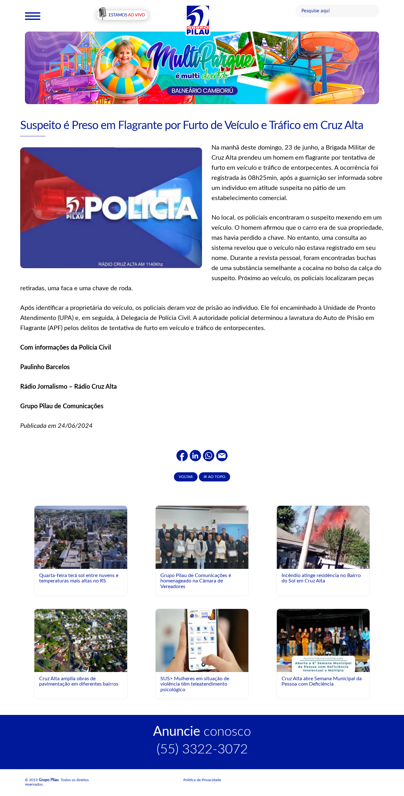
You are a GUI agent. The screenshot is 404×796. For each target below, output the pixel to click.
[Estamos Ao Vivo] (122, 15)
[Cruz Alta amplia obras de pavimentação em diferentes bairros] (80, 640)
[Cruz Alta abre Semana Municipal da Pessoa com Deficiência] (323, 666)
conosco (202, 731)
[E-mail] (222, 455)
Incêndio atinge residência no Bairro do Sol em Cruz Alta (321, 578)
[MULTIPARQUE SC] (202, 67)
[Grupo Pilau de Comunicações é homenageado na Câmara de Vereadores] (202, 540)
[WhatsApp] (208, 455)
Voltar (186, 477)
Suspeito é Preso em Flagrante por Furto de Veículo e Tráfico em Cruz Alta (191, 125)
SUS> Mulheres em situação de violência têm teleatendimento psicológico (194, 684)
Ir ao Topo (214, 477)
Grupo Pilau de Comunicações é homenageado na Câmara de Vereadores (195, 581)
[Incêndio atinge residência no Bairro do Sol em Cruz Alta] (323, 545)
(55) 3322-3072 (202, 749)
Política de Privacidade (202, 780)
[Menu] (32, 16)
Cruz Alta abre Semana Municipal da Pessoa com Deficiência (322, 681)
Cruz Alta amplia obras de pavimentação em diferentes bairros (78, 681)
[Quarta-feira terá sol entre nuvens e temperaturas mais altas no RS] (80, 537)
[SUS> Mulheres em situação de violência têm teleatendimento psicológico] (202, 640)
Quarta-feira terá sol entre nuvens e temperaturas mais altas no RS (78, 578)
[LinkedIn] (195, 455)
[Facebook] (182, 455)
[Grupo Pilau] (197, 20)
